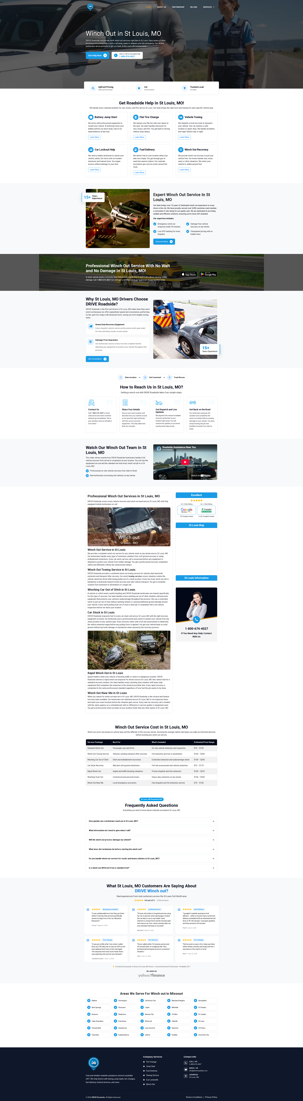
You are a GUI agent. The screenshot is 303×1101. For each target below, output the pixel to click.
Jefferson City (150, 1001)
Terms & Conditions (194, 1097)
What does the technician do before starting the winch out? (115, 849)
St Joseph (202, 1014)
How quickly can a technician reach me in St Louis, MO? (113, 821)
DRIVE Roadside (98, 1097)
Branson (95, 1014)
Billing (193, 7)
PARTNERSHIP (178, 7)
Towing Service (152, 1075)
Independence (123, 1035)
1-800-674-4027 (104, 280)
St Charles (202, 1007)
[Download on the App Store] (188, 274)
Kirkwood (148, 1021)
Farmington (122, 1001)
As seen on (152, 971)
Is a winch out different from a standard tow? (109, 868)
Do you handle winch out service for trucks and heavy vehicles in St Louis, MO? (124, 858)
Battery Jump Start (106, 117)
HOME (148, 7)
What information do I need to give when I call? (110, 830)
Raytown (175, 1028)
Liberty (147, 1035)
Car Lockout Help (105, 149)
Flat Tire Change (149, 117)
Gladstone (122, 1014)
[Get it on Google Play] (208, 274)
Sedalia (174, 1035)
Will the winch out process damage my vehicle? (110, 840)
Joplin (147, 1007)
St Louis (201, 1021)
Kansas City (149, 1014)
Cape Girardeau (97, 1021)
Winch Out (150, 1084)
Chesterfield (96, 1028)
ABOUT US (161, 7)
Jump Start (150, 1066)
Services (207, 7)
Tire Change (151, 1062)
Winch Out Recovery (196, 149)
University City (203, 1035)
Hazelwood (122, 1028)
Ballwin (94, 1001)
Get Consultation (95, 359)
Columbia (95, 1035)
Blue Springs (96, 1007)
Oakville (175, 1021)
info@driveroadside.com (198, 1071)
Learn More (94, 137)
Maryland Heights (178, 1001)
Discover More (162, 241)
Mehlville (175, 1007)
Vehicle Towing (193, 117)
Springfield (202, 1001)
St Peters (201, 1028)
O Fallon (175, 1014)
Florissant (122, 1007)
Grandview (122, 1021)
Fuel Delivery (147, 149)
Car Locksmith (152, 1080)
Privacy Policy (211, 1097)
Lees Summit (150, 1028)
